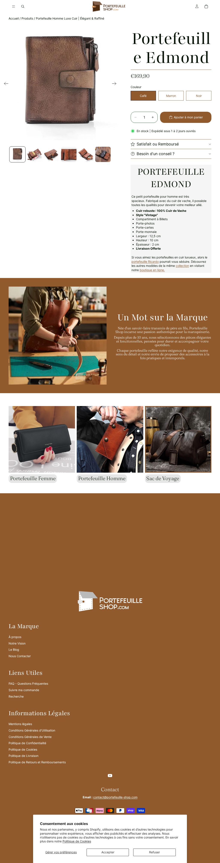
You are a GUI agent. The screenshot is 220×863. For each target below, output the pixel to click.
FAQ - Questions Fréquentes (28, 683)
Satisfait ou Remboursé (158, 144)
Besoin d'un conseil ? (155, 153)
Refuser (154, 852)
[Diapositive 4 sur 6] (68, 154)
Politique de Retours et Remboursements (37, 762)
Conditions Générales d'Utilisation (32, 730)
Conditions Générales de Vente (30, 737)
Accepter (107, 852)
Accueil (14, 18)
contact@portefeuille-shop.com (115, 797)
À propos (15, 637)
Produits (27, 18)
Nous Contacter (20, 656)
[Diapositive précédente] (5, 84)
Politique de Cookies (77, 841)
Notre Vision (17, 643)
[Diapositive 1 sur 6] (17, 154)
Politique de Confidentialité (27, 743)
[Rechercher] (23, 6)
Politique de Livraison (23, 756)
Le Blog (14, 649)
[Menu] (13, 6)
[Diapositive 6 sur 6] (103, 154)
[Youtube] (110, 775)
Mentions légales (20, 724)
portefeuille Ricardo (145, 261)
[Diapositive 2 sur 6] (34, 154)
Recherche (16, 696)
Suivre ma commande (24, 690)
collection (182, 265)
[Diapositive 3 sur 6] (51, 154)
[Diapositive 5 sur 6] (86, 154)
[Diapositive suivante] (115, 84)
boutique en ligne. (152, 270)
